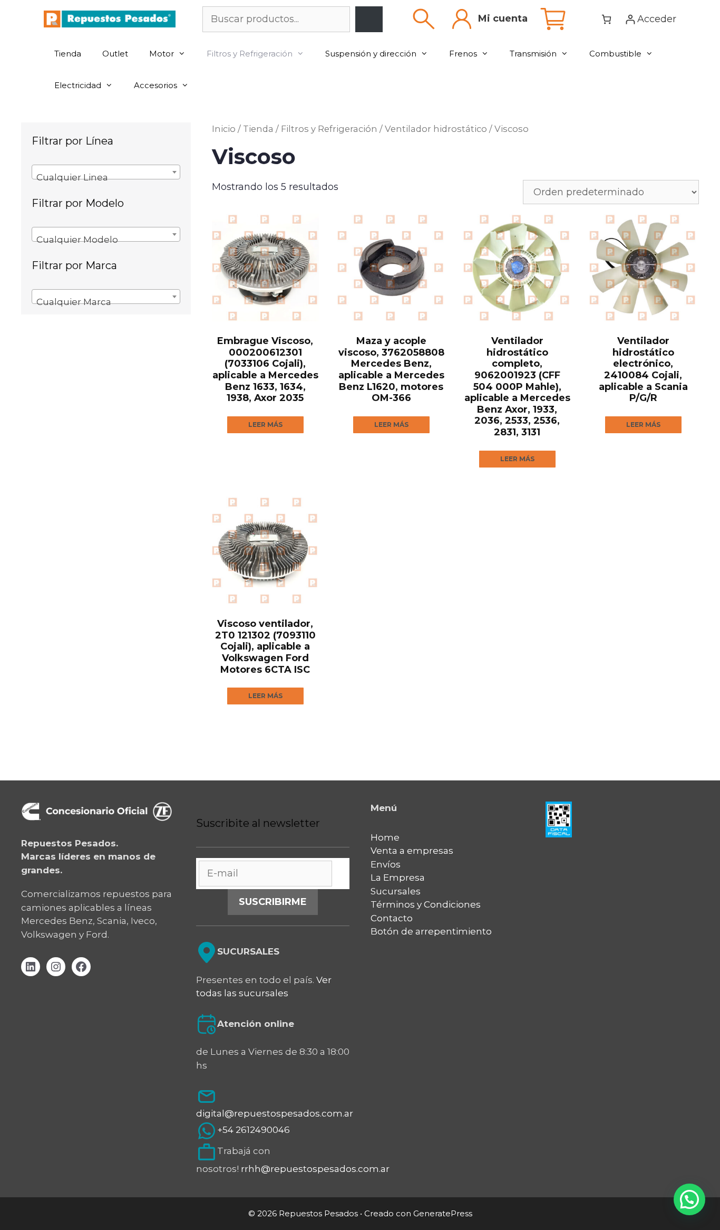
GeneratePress (442, 1213)
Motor (161, 54)
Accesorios (155, 85)
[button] (689, 1199)
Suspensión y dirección (370, 54)
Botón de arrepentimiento (431, 931)
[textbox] (106, 177)
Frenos (463, 54)
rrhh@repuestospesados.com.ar (315, 1169)
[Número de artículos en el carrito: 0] (606, 19)
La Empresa (398, 877)
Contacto (392, 918)
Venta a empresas (412, 850)
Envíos (386, 864)
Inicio (224, 128)
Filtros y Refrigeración (250, 54)
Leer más (265, 424)
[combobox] (106, 172)
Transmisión (533, 54)
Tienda (67, 54)
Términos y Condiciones (426, 904)
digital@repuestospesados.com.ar (274, 1113)
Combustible (615, 54)
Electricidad (77, 85)
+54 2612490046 (253, 1130)
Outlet (115, 54)
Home (385, 837)
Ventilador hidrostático (436, 128)
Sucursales (396, 891)
